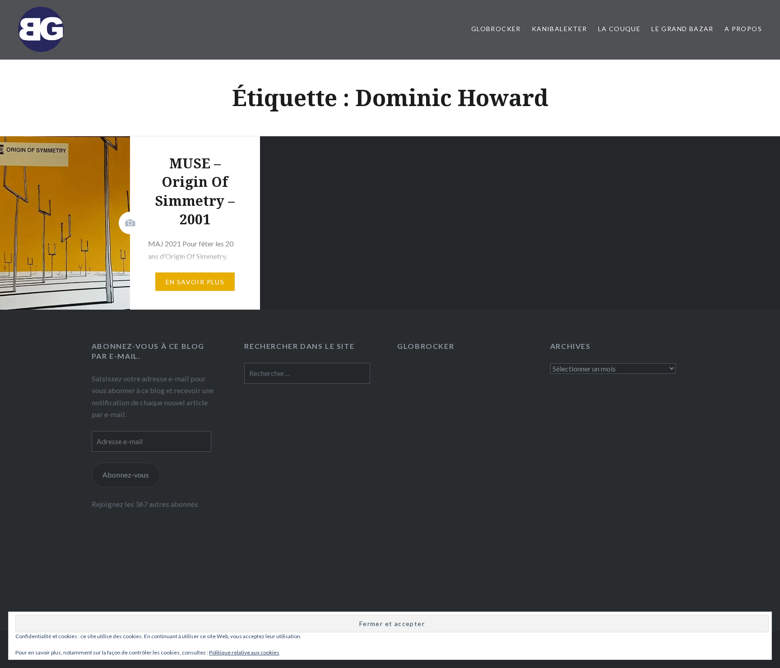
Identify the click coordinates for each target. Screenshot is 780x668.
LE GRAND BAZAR (682, 28)
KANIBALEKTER (559, 28)
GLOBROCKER (496, 28)
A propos (743, 28)
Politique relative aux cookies (244, 652)
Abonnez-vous (125, 474)
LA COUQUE (619, 28)
